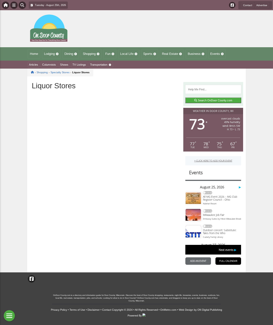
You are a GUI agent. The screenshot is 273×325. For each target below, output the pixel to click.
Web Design (186, 309)
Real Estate (170, 54)
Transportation (98, 64)
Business (194, 54)
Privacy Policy (59, 309)
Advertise (261, 5)
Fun (107, 54)
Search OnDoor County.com (214, 100)
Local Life (127, 54)
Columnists (49, 64)
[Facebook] (232, 5)
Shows (64, 64)
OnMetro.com (168, 309)
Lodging (49, 54)
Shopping (89, 54)
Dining (68, 54)
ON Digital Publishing (209, 309)
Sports (147, 54)
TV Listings (79, 64)
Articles (33, 64)
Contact (247, 5)
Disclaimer (93, 309)
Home (34, 54)
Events (215, 54)
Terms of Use (77, 309)
